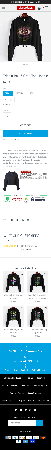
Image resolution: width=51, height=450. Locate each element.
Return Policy (42, 378)
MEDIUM (19, 93)
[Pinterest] (35, 410)
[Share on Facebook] (12, 220)
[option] (25, 37)
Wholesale (25, 385)
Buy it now (25, 133)
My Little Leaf (43, 400)
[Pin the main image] (23, 220)
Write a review (25, 249)
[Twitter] (16, 410)
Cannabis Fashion (17, 393)
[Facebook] (21, 410)
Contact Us (28, 378)
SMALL (7, 93)
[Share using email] (28, 220)
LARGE (32, 93)
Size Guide (6, 105)
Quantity (5, 111)
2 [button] (27, 64)
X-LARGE (8, 99)
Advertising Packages (12, 378)
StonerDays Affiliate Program (13, 400)
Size (4, 89)
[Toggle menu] (3, 7)
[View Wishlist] (39, 9)
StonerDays (27, 431)
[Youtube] (26, 410)
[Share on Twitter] (17, 220)
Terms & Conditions (9, 385)
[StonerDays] (25, 7)
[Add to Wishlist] (22, 274)
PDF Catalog (37, 385)
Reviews (31, 400)
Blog (48, 385)
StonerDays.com (34, 393)
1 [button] (24, 64)
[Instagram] (30, 410)
